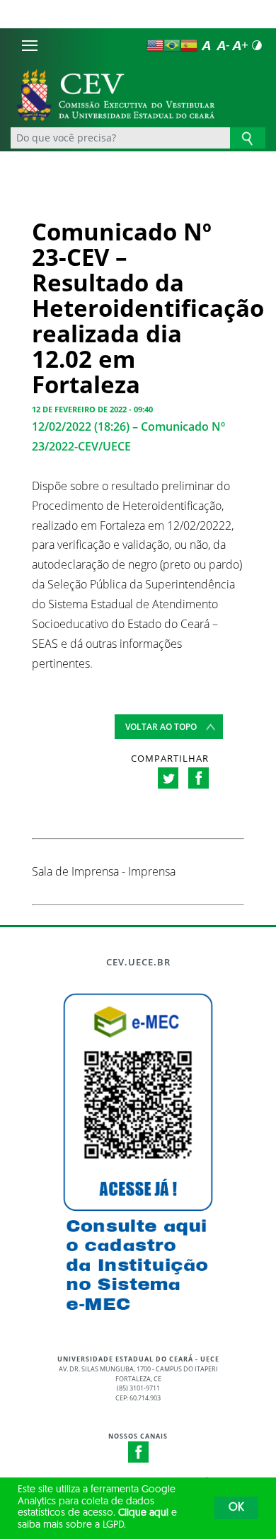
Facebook (138, 1452)
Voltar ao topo (161, 727)
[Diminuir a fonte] (222, 45)
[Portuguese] (171, 45)
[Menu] (30, 45)
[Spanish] (188, 45)
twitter (168, 778)
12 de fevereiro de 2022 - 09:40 (92, 409)
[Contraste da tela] (256, 45)
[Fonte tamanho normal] (205, 45)
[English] (154, 45)
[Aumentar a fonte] (239, 45)
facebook (198, 778)
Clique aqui (143, 1513)
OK (236, 1508)
